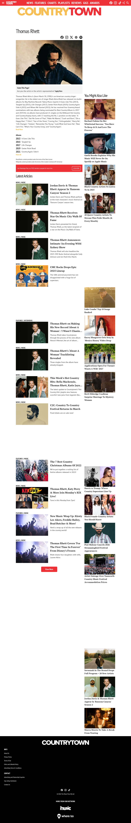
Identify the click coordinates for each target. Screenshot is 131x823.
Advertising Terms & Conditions (12, 768)
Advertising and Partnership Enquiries (14, 777)
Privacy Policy (8, 757)
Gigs (85, 2)
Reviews (76, 2)
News (30, 2)
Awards (94, 2)
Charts (52, 2)
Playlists (64, 2)
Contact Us (7, 784)
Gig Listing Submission (10, 781)
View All (18, 155)
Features (40, 2)
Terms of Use (7, 760)
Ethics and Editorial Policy (11, 764)
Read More (19, 129)
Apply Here (58, 91)
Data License (48, 159)
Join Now (76, 168)
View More (49, 569)
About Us (6, 753)
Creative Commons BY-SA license (53, 162)
